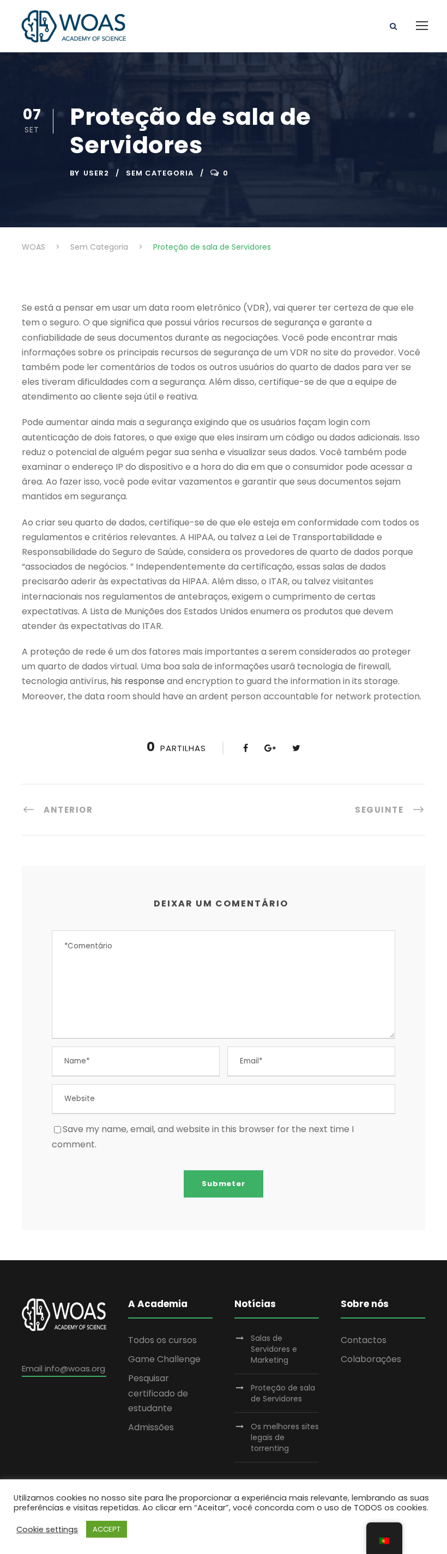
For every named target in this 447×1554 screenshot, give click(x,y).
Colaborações (371, 1359)
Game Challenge (164, 1359)
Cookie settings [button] (47, 1529)
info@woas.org (75, 1368)
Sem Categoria (160, 173)
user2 (96, 173)
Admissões (151, 1427)
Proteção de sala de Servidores (283, 1393)
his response (138, 681)
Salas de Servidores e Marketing (274, 1349)
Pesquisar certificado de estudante (158, 1393)
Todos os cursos (162, 1340)
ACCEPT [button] (106, 1529)
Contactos (363, 1340)
